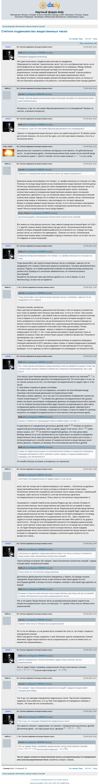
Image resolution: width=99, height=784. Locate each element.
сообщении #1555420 (36, 549)
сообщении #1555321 (36, 125)
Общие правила (62, 780)
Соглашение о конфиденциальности (43, 780)
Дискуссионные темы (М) (35, 774)
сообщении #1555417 (35, 475)
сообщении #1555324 (41, 213)
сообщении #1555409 (35, 293)
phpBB (40, 783)
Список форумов (8, 774)
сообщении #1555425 (35, 742)
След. (95, 39)
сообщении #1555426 (36, 717)
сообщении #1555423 (35, 620)
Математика (20, 774)
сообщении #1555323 (35, 170)
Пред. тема (84, 43)
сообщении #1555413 (36, 362)
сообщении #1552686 (36, 53)
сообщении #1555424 (36, 656)
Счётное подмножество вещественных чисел (34, 31)
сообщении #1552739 (35, 94)
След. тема (93, 43)
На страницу (73, 39)
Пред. (81, 39)
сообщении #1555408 (36, 252)
